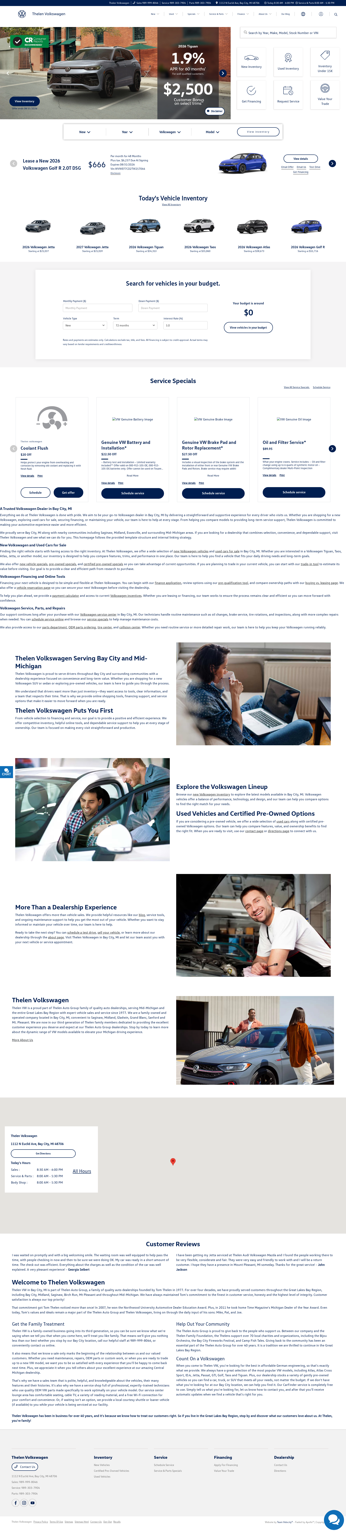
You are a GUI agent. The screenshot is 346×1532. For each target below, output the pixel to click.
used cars (283, 821)
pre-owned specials (62, 564)
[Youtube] (32, 1503)
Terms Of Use (56, 1521)
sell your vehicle (109, 932)
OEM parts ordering (82, 627)
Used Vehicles (102, 1476)
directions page (278, 831)
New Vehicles (102, 1465)
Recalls (117, 1521)
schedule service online (48, 619)
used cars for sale (227, 551)
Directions (280, 1470)
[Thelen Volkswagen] (46, 14)
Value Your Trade (224, 1470)
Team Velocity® (285, 1522)
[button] (173, 1162)
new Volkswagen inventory (211, 794)
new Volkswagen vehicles (191, 551)
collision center (129, 627)
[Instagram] (24, 1503)
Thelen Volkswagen (22, 1521)
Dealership (284, 1457)
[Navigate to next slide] (228, 73)
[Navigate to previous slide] (3, 73)
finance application (168, 583)
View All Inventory (171, 204)
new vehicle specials (33, 564)
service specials (97, 619)
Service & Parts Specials (168, 1470)
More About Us (22, 1040)
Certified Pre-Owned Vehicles (111, 1470)
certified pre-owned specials (103, 564)
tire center (105, 627)
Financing (223, 1457)
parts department (54, 627)
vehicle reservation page (33, 588)
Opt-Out (107, 1521)
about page (56, 937)
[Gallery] (115, 73)
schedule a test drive (81, 932)
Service (160, 1457)
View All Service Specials (297, 387)
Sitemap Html (82, 1521)
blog (142, 915)
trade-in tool (310, 564)
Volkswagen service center (98, 614)
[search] (335, 14)
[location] (217, 2)
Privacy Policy (40, 1521)
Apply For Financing (226, 1465)
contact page (254, 831)
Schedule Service (321, 387)
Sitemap (69, 1521)
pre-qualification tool (233, 583)
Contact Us (27, 1467)
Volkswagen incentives (126, 596)
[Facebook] (16, 1503)
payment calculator (65, 596)
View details (301, 158)
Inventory (103, 1457)
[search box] (288, 32)
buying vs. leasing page (321, 583)
